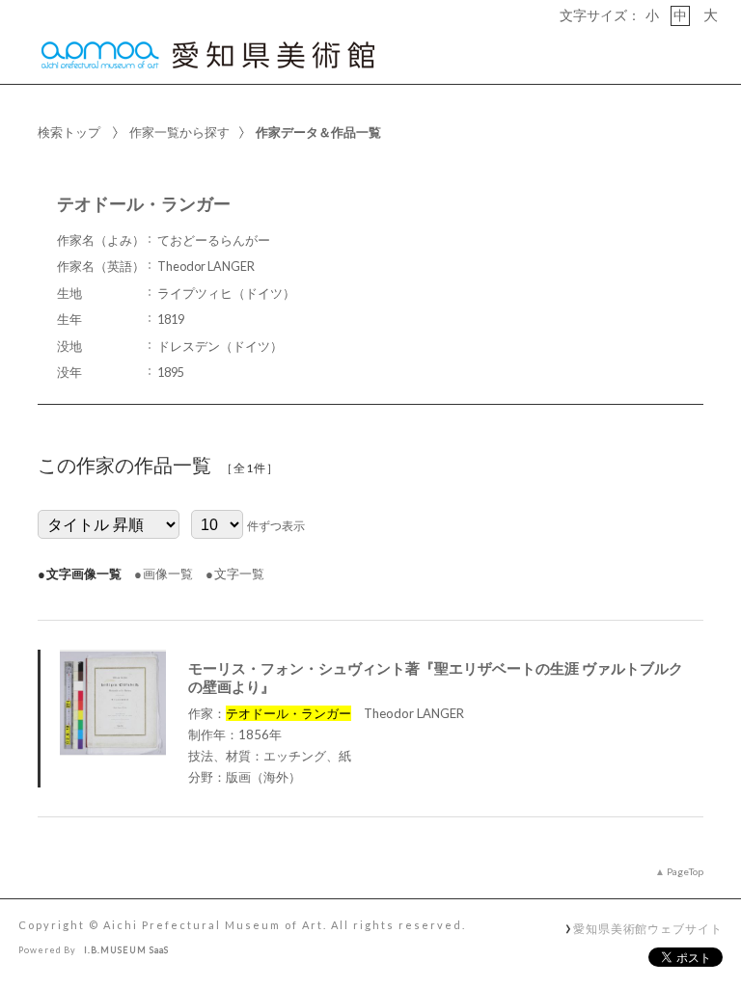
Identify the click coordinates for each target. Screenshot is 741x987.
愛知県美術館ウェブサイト (648, 928)
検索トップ (69, 132)
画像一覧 (168, 573)
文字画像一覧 (84, 573)
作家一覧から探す (179, 132)
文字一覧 (239, 573)
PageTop (685, 871)
